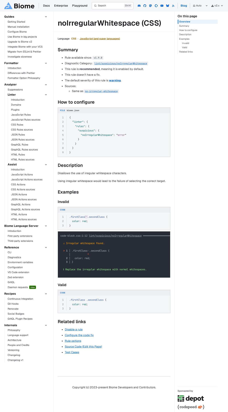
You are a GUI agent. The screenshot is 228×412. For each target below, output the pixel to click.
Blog (184, 5)
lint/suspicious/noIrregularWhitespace (115, 235)
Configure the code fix (79, 335)
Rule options (73, 341)
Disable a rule (74, 329)
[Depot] (198, 398)
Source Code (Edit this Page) (83, 346)
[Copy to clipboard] (166, 118)
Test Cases (72, 352)
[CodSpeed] (198, 407)
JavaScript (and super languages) (100, 38)
